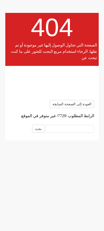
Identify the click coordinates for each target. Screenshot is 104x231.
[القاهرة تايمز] (52, 82)
